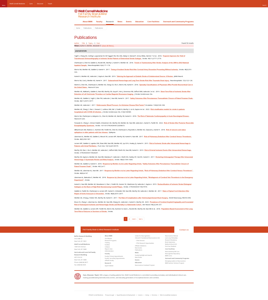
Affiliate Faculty (109, 260)
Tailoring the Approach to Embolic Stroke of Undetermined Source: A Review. (145, 76)
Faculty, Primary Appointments (114, 256)
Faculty (99, 21)
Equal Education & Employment (126, 295)
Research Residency (171, 240)
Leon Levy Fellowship (171, 238)
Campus (107, 247)
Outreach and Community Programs (178, 21)
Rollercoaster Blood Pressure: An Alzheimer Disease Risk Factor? (121, 105)
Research (110, 21)
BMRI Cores (168, 256)
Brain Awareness (170, 242)
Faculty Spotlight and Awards (143, 255)
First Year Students (170, 246)
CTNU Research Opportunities (145, 243)
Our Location (77, 229)
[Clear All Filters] (107, 46)
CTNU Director (140, 240)
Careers (140, 295)
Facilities (107, 245)
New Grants (138, 248)
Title (83, 43)
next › (134, 219)
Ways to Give (108, 249)
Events (129, 21)
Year (98, 43)
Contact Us (184, 230)
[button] (264, 3)
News (120, 21)
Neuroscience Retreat (171, 236)
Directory (154, 295)
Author (76, 43)
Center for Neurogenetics (142, 236)
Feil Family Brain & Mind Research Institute (101, 230)
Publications (138, 250)
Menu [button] (3, 5)
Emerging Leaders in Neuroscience (175, 261)
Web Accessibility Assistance (168, 295)
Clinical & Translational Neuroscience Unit (147, 238)
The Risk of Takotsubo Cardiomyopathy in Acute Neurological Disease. (163, 116)
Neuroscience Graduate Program (145, 265)
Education (139, 21)
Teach (50, 4)
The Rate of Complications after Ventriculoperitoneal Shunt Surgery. (143, 198)
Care (31, 4)
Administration (109, 251)
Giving (147, 295)
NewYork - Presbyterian (151, 287)
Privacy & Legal (109, 295)
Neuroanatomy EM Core (172, 251)
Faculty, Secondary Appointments (115, 258)
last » (141, 219)
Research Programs (110, 240)
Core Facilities (153, 21)
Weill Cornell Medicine (17, 4)
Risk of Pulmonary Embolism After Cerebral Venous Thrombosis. (167, 136)
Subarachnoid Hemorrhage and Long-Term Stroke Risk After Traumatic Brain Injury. (138, 80)
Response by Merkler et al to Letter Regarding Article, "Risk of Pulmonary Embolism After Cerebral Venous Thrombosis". (148, 170)
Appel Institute (109, 266)
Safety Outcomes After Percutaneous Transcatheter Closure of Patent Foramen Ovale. (161, 98)
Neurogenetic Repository (172, 254)
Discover (40, 4)
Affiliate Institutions (140, 246)
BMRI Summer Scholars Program (174, 263)
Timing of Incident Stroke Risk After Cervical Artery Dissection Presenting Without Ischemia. (144, 69)
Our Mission (108, 238)
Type (90, 43)
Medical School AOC (171, 244)
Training (107, 243)
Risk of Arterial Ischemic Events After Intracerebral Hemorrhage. (167, 150)
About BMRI (87, 21)
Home (76, 21)
